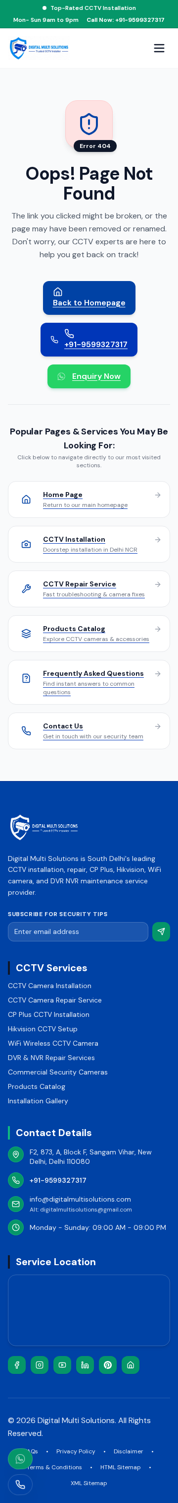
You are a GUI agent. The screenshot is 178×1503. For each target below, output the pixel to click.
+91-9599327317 (58, 1180)
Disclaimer (128, 1451)
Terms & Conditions (54, 1467)
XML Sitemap (89, 1483)
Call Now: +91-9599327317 (126, 20)
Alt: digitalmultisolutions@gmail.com (81, 1210)
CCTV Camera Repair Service (55, 1000)
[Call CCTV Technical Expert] (20, 1484)
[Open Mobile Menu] (159, 48)
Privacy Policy (75, 1451)
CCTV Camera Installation (49, 985)
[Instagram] (39, 1365)
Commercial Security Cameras (58, 1072)
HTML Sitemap (120, 1467)
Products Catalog (36, 1086)
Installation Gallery (38, 1100)
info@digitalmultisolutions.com (80, 1199)
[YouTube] (62, 1365)
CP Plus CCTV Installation (48, 1014)
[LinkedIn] (85, 1365)
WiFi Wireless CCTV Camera (53, 1043)
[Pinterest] (108, 1365)
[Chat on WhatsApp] (20, 1458)
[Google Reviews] (130, 1365)
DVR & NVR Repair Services (51, 1057)
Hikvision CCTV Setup (43, 1028)
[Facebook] (17, 1365)
